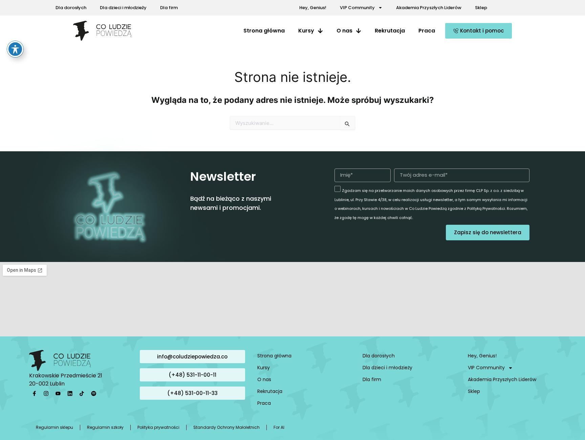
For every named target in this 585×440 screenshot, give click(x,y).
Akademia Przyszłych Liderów (428, 7)
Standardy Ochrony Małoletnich (226, 427)
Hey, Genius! (312, 7)
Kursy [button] (306, 31)
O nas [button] (344, 31)
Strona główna (264, 31)
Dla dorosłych (71, 7)
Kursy (263, 367)
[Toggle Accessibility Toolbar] (15, 49)
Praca (426, 31)
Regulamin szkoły (105, 427)
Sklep (481, 7)
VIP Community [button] (357, 7)
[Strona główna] (102, 30)
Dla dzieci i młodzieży (123, 7)
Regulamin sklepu (54, 427)
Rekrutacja (390, 31)
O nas (264, 379)
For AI (279, 427)
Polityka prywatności (158, 427)
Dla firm (169, 7)
